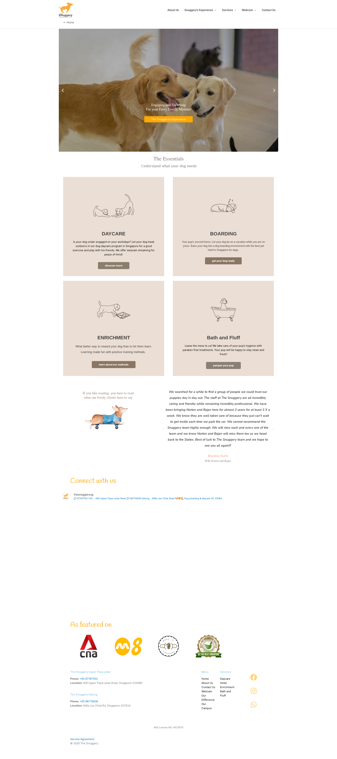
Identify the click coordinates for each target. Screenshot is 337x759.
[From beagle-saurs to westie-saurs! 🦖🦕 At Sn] (169, 611)
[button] (63, 90)
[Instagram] (253, 691)
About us (173, 10)
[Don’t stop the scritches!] (95, 567)
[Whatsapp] (253, 705)
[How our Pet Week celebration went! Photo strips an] (242, 524)
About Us (207, 683)
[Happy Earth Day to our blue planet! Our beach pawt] (242, 567)
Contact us (268, 10)
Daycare (225, 678)
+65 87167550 (89, 678)
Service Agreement (82, 739)
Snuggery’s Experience (198, 10)
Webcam (247, 10)
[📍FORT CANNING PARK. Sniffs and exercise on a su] (169, 524)
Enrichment (227, 687)
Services (227, 10)
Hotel (223, 683)
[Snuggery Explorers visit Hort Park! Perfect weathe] (169, 567)
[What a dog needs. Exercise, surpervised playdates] (95, 611)
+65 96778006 (89, 701)
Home (205, 678)
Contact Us (208, 687)
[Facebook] (253, 677)
